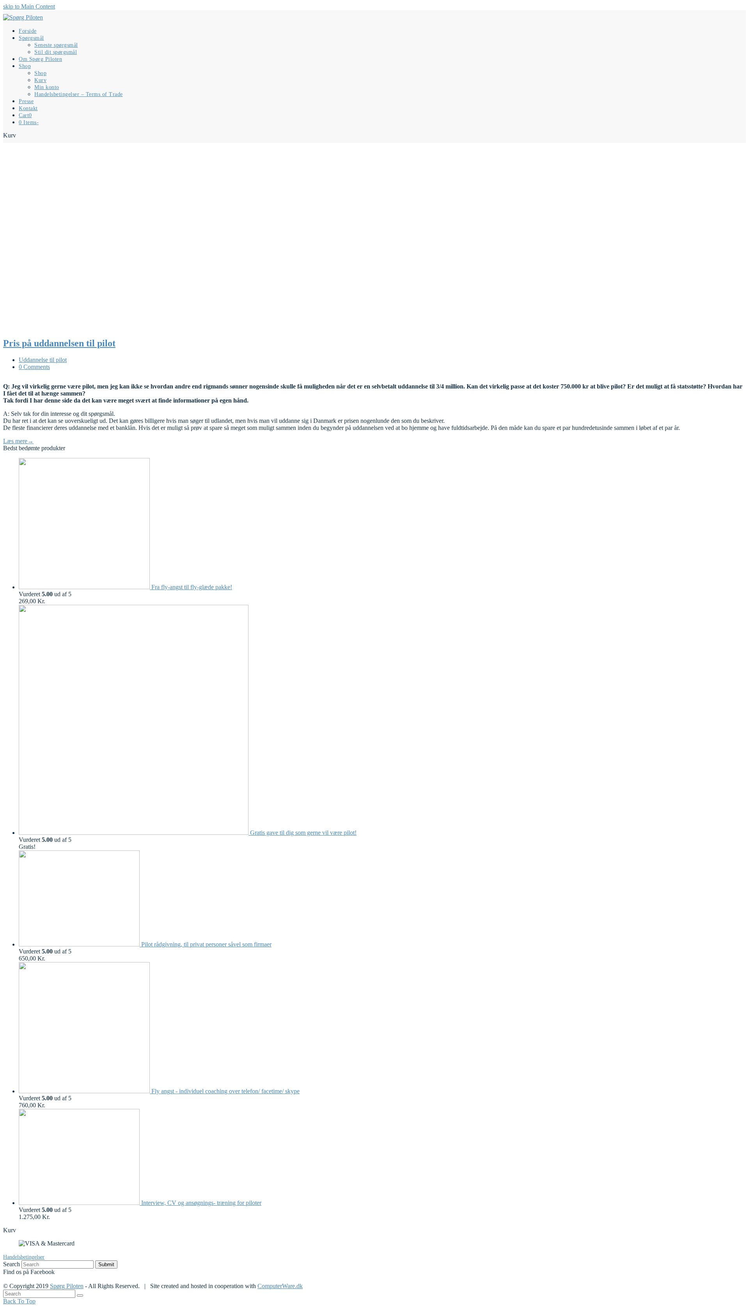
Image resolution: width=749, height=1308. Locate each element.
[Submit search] (80, 1295)
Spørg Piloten (66, 1286)
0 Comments (34, 367)
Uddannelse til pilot (43, 359)
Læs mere (18, 441)
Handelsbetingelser (23, 1257)
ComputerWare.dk (280, 1286)
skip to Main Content (29, 6)
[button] (25, 115)
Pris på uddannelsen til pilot (59, 343)
